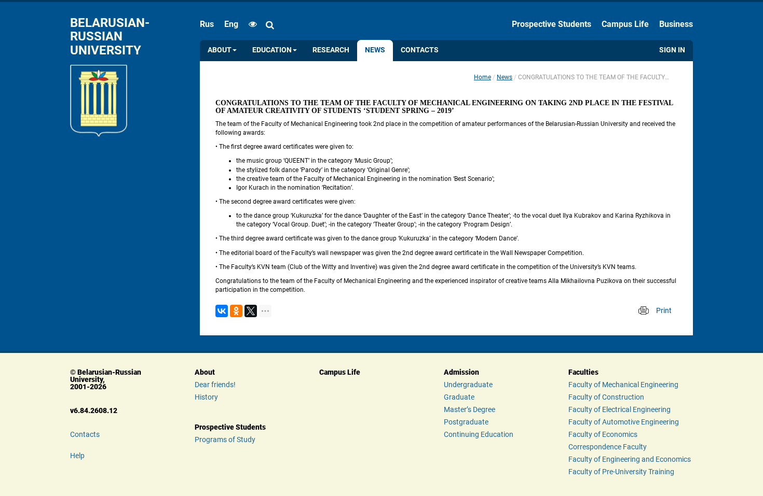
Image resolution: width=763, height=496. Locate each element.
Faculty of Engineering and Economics (629, 459)
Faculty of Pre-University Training (621, 471)
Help (77, 455)
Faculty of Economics (602, 434)
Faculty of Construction (606, 397)
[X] (250, 311)
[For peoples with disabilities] (250, 24)
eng (231, 24)
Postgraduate (466, 422)
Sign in (672, 50)
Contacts (420, 50)
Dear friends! (215, 384)
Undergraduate (468, 384)
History (206, 397)
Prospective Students (551, 24)
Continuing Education (478, 434)
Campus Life (625, 24)
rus (207, 24)
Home (482, 77)
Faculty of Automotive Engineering (623, 422)
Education (272, 50)
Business (676, 24)
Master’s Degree (469, 409)
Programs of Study (225, 439)
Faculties (583, 372)
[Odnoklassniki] (236, 311)
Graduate (459, 397)
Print (664, 310)
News (375, 50)
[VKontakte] (221, 311)
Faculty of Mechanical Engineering (623, 384)
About (219, 50)
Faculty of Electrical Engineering (619, 409)
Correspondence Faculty (607, 446)
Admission (461, 372)
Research (330, 50)
